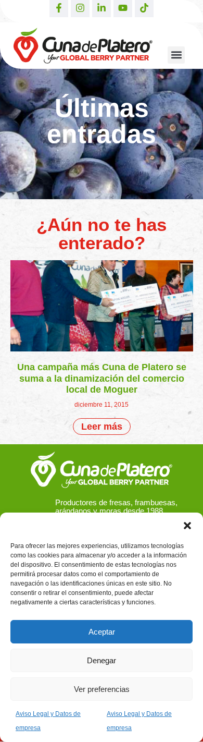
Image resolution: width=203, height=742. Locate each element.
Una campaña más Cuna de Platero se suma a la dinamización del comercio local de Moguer (101, 378)
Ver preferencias (102, 689)
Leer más (101, 426)
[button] (187, 525)
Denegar (101, 660)
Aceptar (101, 631)
